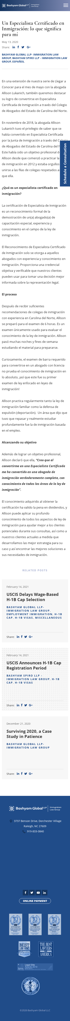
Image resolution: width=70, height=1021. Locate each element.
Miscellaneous (48, 617)
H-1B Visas (24, 617)
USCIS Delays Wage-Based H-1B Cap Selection (33, 596)
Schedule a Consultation (65, 163)
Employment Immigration (29, 614)
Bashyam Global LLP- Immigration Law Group (28, 608)
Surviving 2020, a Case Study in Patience (29, 733)
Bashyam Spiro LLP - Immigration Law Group (28, 677)
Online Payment (35, 901)
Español (18, 61)
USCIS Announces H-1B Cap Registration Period (34, 665)
